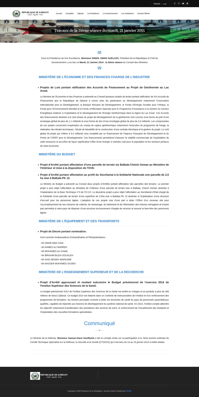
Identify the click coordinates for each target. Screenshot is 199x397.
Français (157, 3)
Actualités (70, 13)
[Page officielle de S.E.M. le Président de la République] (179, 3)
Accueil (59, 13)
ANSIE (129, 391)
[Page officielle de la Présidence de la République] (175, 3)
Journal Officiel (143, 13)
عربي (165, 3)
